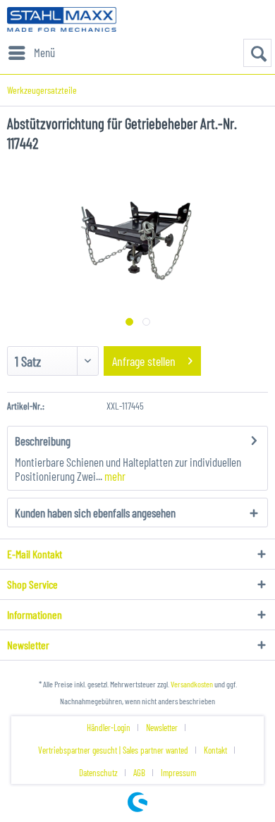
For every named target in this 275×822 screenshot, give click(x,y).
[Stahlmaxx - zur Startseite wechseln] (61, 19)
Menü (44, 52)
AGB (139, 772)
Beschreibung (43, 441)
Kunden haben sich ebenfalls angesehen (95, 512)
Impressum (178, 772)
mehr (114, 476)
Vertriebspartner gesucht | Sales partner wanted (113, 750)
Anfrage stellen (144, 361)
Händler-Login (108, 727)
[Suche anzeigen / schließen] (257, 53)
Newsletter (162, 727)
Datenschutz (98, 772)
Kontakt (215, 750)
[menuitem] (31, 53)
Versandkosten (192, 684)
